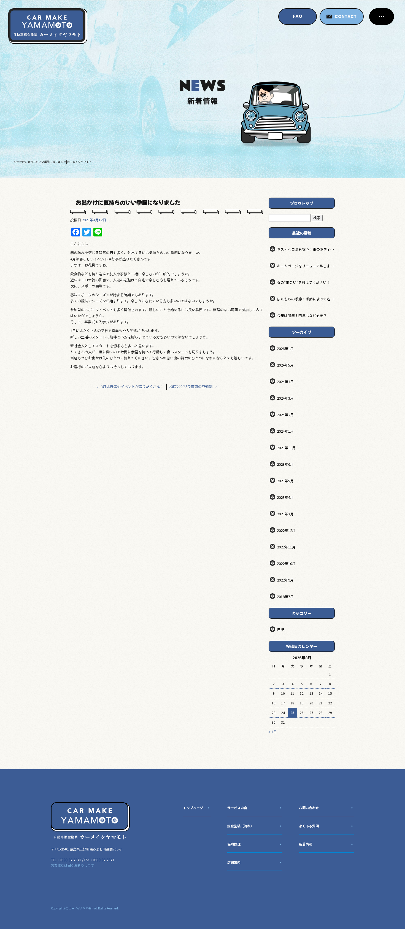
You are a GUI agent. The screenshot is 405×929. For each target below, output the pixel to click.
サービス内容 (237, 807)
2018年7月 (285, 596)
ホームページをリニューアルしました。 (306, 265)
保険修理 (234, 844)
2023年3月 (285, 513)
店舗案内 (234, 862)
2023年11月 (286, 447)
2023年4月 (285, 497)
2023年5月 (285, 480)
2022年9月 (285, 580)
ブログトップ (301, 203)
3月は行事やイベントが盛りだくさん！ (130, 386)
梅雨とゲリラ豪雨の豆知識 (193, 386)
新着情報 (305, 844)
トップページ (193, 807)
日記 (280, 629)
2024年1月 (285, 431)
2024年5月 (285, 365)
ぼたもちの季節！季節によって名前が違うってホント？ (306, 298)
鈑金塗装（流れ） (240, 825)
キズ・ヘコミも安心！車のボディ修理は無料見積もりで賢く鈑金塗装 (306, 249)
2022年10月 (286, 563)
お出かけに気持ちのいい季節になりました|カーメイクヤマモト (53, 162)
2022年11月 (286, 547)
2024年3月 (285, 398)
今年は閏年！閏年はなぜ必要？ (302, 315)
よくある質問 (309, 825)
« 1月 (273, 731)
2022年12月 (286, 530)
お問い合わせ (309, 807)
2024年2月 (285, 414)
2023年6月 (285, 464)
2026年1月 (285, 348)
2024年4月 (285, 381)
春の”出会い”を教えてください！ (303, 282)
